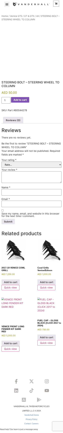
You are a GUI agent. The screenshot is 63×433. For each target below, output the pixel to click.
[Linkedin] (16, 390)
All (37, 16)
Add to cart (20, 99)
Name (6, 187)
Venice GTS (16, 16)
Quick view (10, 287)
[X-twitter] (31, 381)
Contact (27, 424)
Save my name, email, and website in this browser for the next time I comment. (30, 214)
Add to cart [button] (10, 282)
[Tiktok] (31, 390)
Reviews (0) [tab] (13, 120)
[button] (6, 4)
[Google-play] (39, 399)
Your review (9, 170)
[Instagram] (46, 381)
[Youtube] (46, 390)
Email (6, 199)
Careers (35, 424)
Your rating (9, 160)
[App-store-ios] (23, 399)
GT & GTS (29, 16)
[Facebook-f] (16, 381)
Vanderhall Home (31, 415)
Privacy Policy (31, 419)
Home (5, 16)
